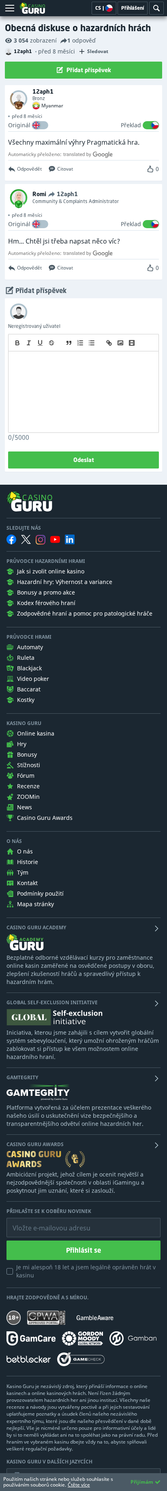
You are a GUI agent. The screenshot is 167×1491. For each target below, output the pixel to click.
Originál (19, 125)
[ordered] (80, 343)
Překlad (131, 125)
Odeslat (83, 460)
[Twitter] (26, 539)
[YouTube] (55, 539)
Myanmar (52, 106)
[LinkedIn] (70, 539)
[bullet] (91, 343)
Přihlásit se (83, 1250)
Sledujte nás (23, 528)
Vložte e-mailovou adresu (44, 1222)
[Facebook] (11, 539)
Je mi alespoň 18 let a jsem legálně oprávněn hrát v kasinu (86, 1271)
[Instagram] (40, 540)
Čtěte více (79, 1484)
